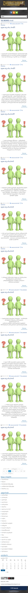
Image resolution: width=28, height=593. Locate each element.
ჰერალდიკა (5, 551)
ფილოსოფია (5, 537)
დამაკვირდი (5, 504)
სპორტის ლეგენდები (7, 532)
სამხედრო (4, 525)
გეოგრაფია (5, 502)
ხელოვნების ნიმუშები (7, 549)
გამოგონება (5, 495)
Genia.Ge (16, 588)
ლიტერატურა (5, 511)
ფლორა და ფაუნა (6, 539)
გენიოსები (4, 499)
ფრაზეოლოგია (5, 542)
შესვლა (4, 481)
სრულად (24, 60)
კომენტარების (8, 486)
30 (24, 471)
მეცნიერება (4, 513)
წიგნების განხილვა (6, 544)
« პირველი (14, 469)
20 (21, 471)
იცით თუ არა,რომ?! (8, 114)
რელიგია (4, 520)
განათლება (4, 497)
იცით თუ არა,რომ (16, 23)
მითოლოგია (5, 516)
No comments (24, 289)
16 (15, 471)
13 (6, 471)
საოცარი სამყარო (6, 527)
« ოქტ (6, 572)
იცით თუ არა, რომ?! (8, 27)
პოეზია (3, 518)
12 (3, 471)
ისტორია (4, 506)
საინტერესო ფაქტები (7, 523)
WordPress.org (5, 488)
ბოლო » (10, 473)
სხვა (3, 534)
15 (12, 471)
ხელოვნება (4, 546)
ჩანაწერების (7, 484)
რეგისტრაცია (5, 479)
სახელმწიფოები (6, 530)
